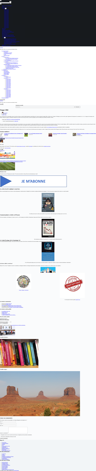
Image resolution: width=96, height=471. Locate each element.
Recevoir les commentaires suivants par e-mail (8, 436)
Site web (1, 425)
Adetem (3, 454)
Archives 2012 (8, 92)
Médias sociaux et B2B (9, 68)
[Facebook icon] (0, 149)
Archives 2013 (8, 91)
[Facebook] (0, 139)
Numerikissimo (4, 458)
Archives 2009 (8, 94)
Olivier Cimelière (4, 466)
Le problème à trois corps (6, 311)
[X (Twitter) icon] (2, 149)
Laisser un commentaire (3, 438)
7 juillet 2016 (16, 121)
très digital (30, 146)
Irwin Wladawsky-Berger (6, 465)
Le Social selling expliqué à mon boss (12, 66)
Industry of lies (8, 304)
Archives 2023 (8, 80)
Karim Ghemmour (7, 72)
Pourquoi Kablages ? (5, 97)
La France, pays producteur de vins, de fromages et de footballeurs (13, 134)
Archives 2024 (8, 79)
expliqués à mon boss (47, 146)
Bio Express (6, 51)
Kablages (1, 47)
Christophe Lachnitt (5, 464)
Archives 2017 (8, 86)
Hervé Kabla (6, 70)
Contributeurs (4, 69)
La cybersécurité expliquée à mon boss (12, 58)
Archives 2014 (8, 90)
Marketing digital (6, 64)
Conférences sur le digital (8, 52)
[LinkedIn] (4, 139)
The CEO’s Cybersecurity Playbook (11, 59)
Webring (23, 290)
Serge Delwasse (6, 71)
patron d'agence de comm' (21, 146)
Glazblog (3, 444)
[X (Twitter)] (1, 139)
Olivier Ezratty (4, 468)
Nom (1, 421)
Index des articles (6, 55)
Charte (20, 290)
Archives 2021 (8, 82)
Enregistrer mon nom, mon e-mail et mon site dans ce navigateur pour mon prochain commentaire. (16, 434)
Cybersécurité (6, 57)
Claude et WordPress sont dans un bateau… (9, 314)
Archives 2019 (8, 84)
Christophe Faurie (5, 463)
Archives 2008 (8, 95)
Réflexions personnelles (6, 448)
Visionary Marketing (5, 459)
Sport (5, 114)
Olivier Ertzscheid (5, 467)
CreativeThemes (16, 470)
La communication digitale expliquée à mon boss (13, 65)
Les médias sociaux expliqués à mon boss (12, 67)
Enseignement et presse (7, 53)
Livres (5, 54)
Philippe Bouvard (9, 303)
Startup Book (4, 449)
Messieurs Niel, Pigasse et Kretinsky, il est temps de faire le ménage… (86, 134)
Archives (3, 75)
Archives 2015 (8, 89)
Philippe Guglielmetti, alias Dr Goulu (8, 469)
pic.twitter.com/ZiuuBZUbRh (15, 119)
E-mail (1, 423)
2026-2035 (5, 76)
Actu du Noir (4, 442)
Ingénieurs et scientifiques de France (7, 456)
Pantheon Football (5, 447)
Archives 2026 (8, 77)
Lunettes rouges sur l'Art (6, 446)
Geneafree (3, 455)
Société (3, 114)
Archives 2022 (8, 81)
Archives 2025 (8, 78)
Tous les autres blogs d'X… (6, 450)
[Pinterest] (3, 139)
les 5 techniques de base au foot (52, 127)
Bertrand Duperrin (5, 462)
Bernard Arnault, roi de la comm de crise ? (14, 305)
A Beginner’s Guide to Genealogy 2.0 (12, 63)
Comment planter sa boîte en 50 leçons (12, 60)
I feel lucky (26, 290)
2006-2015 (5, 88)
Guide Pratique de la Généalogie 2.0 (11, 62)
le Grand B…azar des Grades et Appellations (16, 307)
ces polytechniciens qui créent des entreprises (18, 325)
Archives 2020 (8, 83)
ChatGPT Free (77, 299)
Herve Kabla (4, 305)
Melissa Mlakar (6, 73)
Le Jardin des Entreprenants (6, 457)
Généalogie (6, 61)
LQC (3, 445)
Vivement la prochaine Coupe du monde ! (60, 133)
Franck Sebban (6, 74)
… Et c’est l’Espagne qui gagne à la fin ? (35, 133)
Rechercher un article (19, 105)
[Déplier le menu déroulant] (9, 57)
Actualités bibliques (5, 443)
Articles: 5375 (2, 150)
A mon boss (4, 453)
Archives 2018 (8, 85)
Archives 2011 (8, 93)
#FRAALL (8, 119)
